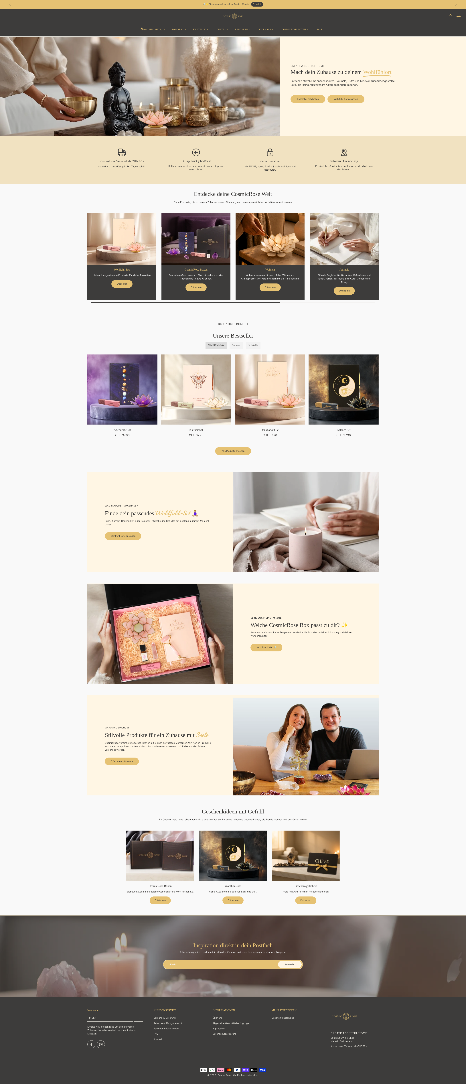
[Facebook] (91, 1044)
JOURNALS (265, 29)
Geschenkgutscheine (283, 1017)
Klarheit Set (196, 429)
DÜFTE (220, 29)
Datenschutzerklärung (224, 1033)
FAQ (156, 1033)
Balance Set (343, 429)
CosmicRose (224, 1075)
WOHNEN (177, 29)
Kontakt (158, 1039)
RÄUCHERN (241, 29)
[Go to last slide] (10, 4)
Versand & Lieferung (165, 1017)
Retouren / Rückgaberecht (168, 1023)
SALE (320, 29)
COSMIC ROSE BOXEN (294, 29)
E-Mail (92, 1018)
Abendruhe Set (122, 429)
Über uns (217, 1017)
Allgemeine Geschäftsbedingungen (231, 1023)
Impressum (219, 1028)
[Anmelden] (138, 1018)
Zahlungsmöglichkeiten (166, 1028)
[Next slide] (456, 4)
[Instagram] (101, 1044)
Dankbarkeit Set (270, 429)
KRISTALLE (199, 29)
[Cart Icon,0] (458, 16)
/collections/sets (9, 37)
